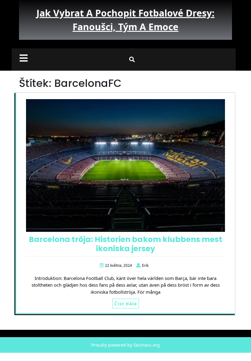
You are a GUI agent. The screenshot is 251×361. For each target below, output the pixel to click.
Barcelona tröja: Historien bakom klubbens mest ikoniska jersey (125, 244)
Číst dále (125, 303)
